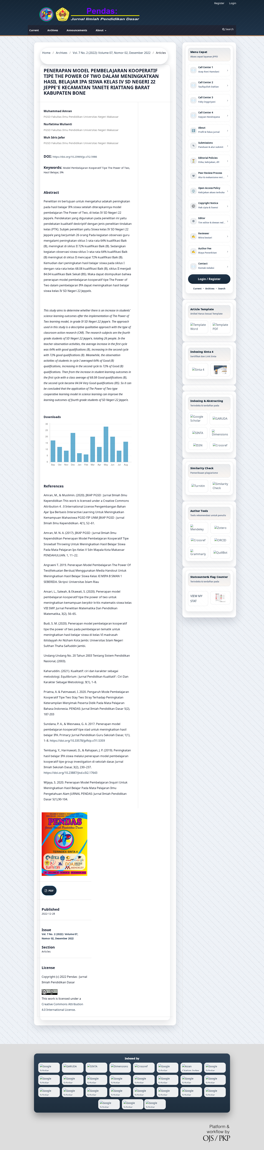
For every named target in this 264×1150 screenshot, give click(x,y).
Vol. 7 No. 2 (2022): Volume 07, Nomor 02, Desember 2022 (111, 53)
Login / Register (209, 279)
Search (229, 29)
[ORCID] (220, 540)
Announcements (77, 30)
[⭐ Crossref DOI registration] (220, 445)
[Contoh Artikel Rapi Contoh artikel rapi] (220, 326)
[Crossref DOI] (198, 540)
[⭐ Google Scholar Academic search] (197, 418)
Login (232, 3)
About (100, 30)
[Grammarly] (198, 552)
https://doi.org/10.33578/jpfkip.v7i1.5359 (77, 741)
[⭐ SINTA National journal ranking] (197, 433)
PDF (51, 890)
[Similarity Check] (220, 486)
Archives (52, 30)
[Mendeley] (198, 528)
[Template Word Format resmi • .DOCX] (198, 326)
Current (34, 30)
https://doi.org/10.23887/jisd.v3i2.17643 (70, 773)
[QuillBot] (220, 552)
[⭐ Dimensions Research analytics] (220, 433)
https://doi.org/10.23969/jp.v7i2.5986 (75, 156)
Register (219, 3)
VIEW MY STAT (196, 598)
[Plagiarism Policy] (198, 369)
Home (46, 53)
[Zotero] (220, 528)
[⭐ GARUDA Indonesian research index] (220, 418)
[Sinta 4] (220, 369)
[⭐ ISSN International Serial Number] (197, 445)
